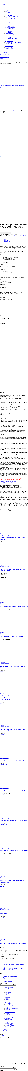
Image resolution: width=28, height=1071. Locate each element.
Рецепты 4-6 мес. (9, 46)
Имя (1, 313)
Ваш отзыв (3, 301)
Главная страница (4, 62)
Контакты (5, 977)
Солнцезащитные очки (10, 27)
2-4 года (10, 31)
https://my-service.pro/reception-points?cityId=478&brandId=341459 (8, 482)
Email (1, 315)
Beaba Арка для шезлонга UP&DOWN (11, 636)
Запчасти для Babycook (10, 39)
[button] (2, 533)
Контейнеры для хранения (14, 23)
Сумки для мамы (9, 41)
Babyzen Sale (8, 10)
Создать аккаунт (4, 1040)
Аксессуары (8, 17)
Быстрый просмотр (4, 535)
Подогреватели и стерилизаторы (13, 42)
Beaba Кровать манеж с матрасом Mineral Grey (14, 606)
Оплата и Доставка (7, 979)
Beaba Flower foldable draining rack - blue (9, 110)
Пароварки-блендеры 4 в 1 (11, 16)
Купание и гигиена (9, 43)
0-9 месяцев (11, 28)
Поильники (11, 20)
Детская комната (9, 33)
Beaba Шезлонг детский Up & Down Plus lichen (14, 820)
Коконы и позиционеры (13, 38)
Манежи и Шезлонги (13, 34)
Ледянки (10, 15)
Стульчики (10, 36)
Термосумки (11, 26)
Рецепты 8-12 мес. (9, 48)
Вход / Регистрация (7, 1031)
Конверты (10, 12)
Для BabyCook (11, 18)
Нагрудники (11, 21)
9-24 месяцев (11, 29)
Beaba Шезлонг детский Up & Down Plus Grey (13, 790)
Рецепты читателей (9, 51)
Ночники (10, 37)
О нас (4, 978)
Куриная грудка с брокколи (9, 970)
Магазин (11, 62)
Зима (6, 11)
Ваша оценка (3, 299)
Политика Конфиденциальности (10, 976)
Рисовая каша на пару (8, 969)
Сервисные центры (7, 981)
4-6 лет (9, 32)
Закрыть (2, 1035)
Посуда (9, 22)
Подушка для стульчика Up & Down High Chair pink (12, 85)
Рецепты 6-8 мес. (9, 47)
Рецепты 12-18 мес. (9, 49)
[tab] (15, 238)
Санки (9, 13)
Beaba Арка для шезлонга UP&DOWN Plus (13, 760)
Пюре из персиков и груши (9, 967)
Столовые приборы (12, 25)
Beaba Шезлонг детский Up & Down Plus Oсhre (14, 850)
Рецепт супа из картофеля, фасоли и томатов (13, 968)
